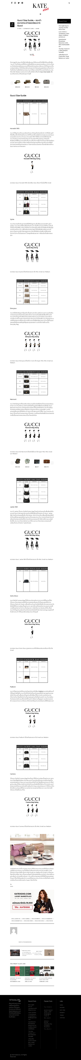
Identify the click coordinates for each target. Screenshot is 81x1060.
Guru (32, 28)
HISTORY (62, 1007)
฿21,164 (18, 467)
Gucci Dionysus (35, 918)
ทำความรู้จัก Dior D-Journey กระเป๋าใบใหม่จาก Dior (64, 27)
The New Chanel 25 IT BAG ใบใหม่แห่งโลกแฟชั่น (64, 50)
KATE (20, 28)
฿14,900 (46, 87)
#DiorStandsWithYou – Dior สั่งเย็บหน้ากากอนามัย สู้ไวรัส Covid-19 (48, 1013)
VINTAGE (62, 1018)
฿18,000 (37, 87)
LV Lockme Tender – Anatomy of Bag (37, 953)
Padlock (41, 691)
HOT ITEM (62, 1010)
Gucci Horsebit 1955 (16, 920)
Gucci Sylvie (49, 920)
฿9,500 (27, 87)
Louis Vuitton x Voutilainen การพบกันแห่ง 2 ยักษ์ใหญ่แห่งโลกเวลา (64, 34)
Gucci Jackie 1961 (15, 918)
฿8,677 (27, 467)
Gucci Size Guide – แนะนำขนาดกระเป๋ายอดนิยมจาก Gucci (29, 23)
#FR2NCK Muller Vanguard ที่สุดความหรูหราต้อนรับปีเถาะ (48, 1024)
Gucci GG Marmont (47, 918)
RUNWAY (62, 1012)
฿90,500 (17, 87)
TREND (62, 1015)
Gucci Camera (26, 918)
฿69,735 (37, 467)
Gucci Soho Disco (39, 920)
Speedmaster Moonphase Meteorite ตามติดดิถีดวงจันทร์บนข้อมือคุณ (64, 42)
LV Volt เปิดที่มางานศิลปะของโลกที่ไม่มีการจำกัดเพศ (27, 954)
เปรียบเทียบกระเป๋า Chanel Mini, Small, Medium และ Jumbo (64, 56)
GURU (61, 1005)
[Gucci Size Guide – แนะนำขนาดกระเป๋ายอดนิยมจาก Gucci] (32, 42)
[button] (12, 83)
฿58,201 (46, 467)
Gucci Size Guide (45, 72)
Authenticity (26, 28)
